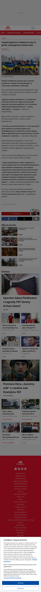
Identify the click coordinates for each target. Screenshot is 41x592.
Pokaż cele (20, 588)
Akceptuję (20, 583)
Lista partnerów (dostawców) (12, 578)
